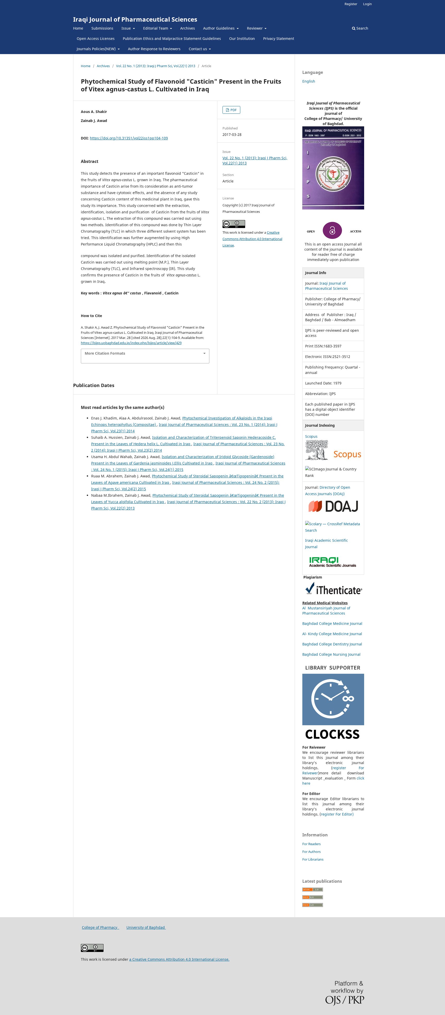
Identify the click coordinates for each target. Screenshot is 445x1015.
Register (351, 4)
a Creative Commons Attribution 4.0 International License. (179, 959)
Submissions (102, 28)
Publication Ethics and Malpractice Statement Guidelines (172, 38)
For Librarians (312, 859)
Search (361, 28)
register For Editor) (337, 814)
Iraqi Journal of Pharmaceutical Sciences (135, 19)
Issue (127, 28)
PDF (233, 110)
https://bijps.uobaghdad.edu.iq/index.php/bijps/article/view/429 (131, 342)
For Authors (311, 851)
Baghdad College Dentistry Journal (332, 644)
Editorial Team (156, 28)
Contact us (198, 48)
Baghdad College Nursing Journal (331, 654)
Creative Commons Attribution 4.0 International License (252, 239)
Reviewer (255, 28)
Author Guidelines (219, 28)
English (308, 81)
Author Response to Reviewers (154, 48)
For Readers (311, 844)
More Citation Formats (105, 353)
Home (78, 28)
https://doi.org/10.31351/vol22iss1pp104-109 (129, 138)
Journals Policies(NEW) (97, 48)
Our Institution (242, 38)
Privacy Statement (278, 38)
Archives (187, 28)
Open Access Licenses (96, 38)
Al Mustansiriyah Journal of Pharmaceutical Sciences (326, 611)
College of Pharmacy (100, 927)
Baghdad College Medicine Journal (332, 623)
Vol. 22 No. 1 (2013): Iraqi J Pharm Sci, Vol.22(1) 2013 (155, 66)
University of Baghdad (146, 927)
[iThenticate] (333, 597)
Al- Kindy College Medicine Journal (332, 633)
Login (367, 4)
